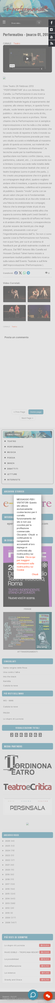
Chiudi (35, 574)
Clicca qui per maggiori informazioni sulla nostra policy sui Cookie (26, 563)
